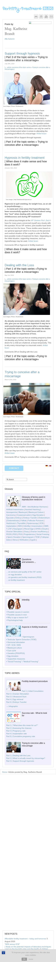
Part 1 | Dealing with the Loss (18, 755)
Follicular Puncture (35, 520)
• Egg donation (12, 656)
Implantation (11, 526)
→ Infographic (12, 706)
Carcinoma (10, 515)
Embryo (18, 518)
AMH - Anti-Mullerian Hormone (34, 507)
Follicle (23, 520)
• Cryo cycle (11, 650)
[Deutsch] (47, 466)
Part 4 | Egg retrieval (14, 699)
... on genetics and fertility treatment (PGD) (24, 577)
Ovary (26, 531)
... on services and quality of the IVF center (24, 572)
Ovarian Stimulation (14, 531)
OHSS (37, 529)
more (31, 959)
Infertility (26, 526)
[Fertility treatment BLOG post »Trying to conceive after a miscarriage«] (26, 413)
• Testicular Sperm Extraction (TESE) (21, 639)
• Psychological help (14, 620)
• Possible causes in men (16, 615)
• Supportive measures (15, 659)
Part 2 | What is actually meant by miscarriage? (25, 758)
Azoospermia (11, 512)
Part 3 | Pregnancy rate (15, 731)
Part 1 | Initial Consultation (32, 691)
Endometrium (44, 518)
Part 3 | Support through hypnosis (20, 761)
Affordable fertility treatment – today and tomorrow (25, 939)
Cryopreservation (24, 515)
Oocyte (45, 529)
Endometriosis (13, 520)
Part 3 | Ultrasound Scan (16, 697)
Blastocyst (23, 512)
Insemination (37, 526)
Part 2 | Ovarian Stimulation (17, 694)
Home (4, 772)
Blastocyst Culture (36, 512)
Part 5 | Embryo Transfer (16, 702)
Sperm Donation (14, 537)
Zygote (33, 540)
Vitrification (23, 540)
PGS (20, 534)
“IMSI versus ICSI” (28, 947)
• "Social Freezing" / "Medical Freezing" (22, 661)
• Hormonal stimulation (15, 642)
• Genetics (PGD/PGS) (15, 653)
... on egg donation (14, 575)
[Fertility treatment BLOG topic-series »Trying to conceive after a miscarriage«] (13, 752)
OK (24, 959)
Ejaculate (10, 518)
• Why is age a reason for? (17, 617)
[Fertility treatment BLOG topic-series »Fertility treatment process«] (13, 690)
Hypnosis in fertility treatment (26, 161)
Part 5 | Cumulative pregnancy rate (20, 736)
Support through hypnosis (26, 57)
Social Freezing (42, 534)
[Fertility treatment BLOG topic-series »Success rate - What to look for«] (13, 722)
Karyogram (18, 529)
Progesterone (29, 534)
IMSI (20, 526)
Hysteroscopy (32, 523)
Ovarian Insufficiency (39, 531)
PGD (15, 534)
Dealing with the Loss (26, 268)
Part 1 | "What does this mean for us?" (22, 725)
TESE (37, 537)
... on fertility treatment (15, 580)
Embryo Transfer (30, 518)
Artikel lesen (41, 134)
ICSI (41, 523)
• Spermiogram (28, 637)
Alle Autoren (10, 39)
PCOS (8, 534)
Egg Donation (38, 515)
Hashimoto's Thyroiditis (15, 523)
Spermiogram (27, 537)
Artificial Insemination (15, 509)
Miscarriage (29, 529)
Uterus (15, 540)
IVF (10, 529)
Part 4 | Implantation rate (16, 734)
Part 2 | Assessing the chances (19, 728)
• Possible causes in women (17, 612)
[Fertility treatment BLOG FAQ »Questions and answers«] (13, 568)
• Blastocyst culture (14, 648)
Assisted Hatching (32, 509)
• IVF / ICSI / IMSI (13, 645)
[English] (50, 466)
